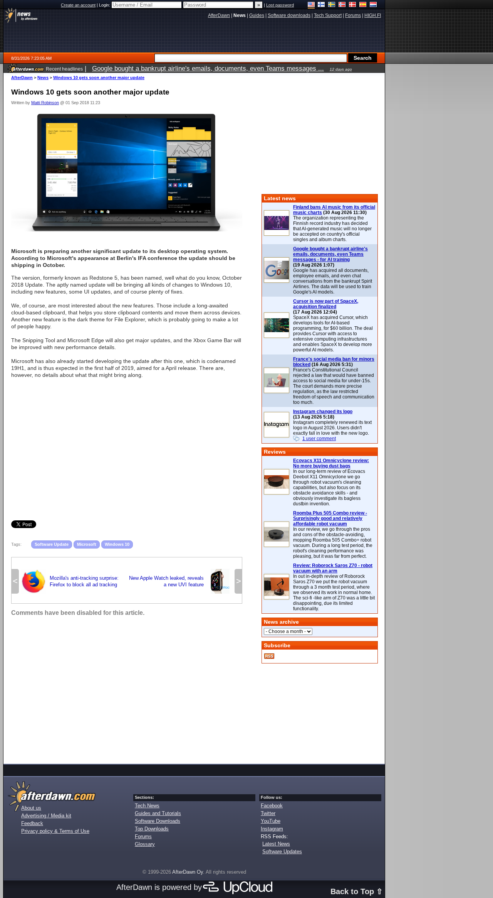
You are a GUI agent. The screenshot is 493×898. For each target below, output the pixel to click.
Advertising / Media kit (46, 816)
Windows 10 (117, 544)
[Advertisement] (126, 439)
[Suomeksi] (321, 5)
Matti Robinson (45, 102)
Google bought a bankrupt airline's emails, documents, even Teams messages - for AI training (330, 254)
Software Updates (282, 851)
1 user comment (319, 438)
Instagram (272, 829)
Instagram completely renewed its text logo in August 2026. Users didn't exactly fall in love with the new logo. (332, 428)
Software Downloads (157, 821)
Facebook (272, 806)
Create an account (78, 5)
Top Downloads (152, 829)
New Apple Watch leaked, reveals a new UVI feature (180, 581)
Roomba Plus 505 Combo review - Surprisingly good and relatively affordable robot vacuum (330, 518)
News (43, 77)
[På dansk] (352, 5)
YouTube (270, 821)
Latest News (276, 844)
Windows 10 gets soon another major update (98, 77)
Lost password (280, 5)
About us (31, 808)
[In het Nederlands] (373, 5)
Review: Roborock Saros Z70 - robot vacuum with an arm (332, 568)
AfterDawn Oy (187, 872)
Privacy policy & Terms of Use (55, 831)
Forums (143, 836)
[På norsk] (342, 5)
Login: (105, 5)
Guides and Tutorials (158, 813)
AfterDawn (22, 77)
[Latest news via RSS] (269, 656)
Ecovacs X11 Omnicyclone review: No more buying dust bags (331, 463)
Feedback (32, 823)
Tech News (147, 806)
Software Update (52, 544)
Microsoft (86, 544)
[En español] (363, 5)
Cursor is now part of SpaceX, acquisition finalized (325, 304)
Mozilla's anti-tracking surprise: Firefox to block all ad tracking (70, 581)
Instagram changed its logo (322, 411)
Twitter (268, 813)
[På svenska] (331, 5)
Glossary (145, 844)
